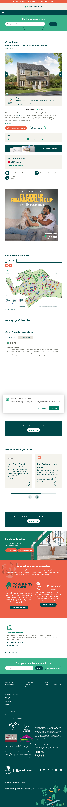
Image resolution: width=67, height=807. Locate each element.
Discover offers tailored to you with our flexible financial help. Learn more (33, 1)
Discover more (33, 430)
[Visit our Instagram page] (52, 770)
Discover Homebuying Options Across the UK (27, 790)
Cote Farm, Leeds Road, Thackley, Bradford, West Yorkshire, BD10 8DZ (26, 45)
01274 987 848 (38, 128)
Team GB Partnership (48, 605)
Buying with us (9, 682)
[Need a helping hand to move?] (31, 215)
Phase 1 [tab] (11, 261)
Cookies (7, 705)
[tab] (8, 343)
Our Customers (29, 682)
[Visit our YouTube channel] (56, 770)
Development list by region (33, 28)
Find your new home (10, 680)
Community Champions (19, 607)
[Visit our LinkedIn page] (48, 770)
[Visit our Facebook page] (40, 770)
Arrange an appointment (17, 128)
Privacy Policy (8, 698)
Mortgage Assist (20, 100)
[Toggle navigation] (3, 12)
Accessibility (8, 701)
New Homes (12, 34)
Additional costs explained (31, 680)
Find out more (11, 550)
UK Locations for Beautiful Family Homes (48, 788)
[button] (9, 74)
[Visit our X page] (44, 770)
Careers (27, 687)
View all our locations (53, 668)
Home (5, 34)
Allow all (54, 408)
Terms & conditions (10, 711)
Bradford (19, 115)
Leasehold (47, 680)
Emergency (47, 687)
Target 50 (47, 682)
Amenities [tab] (12, 337)
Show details (42, 408)
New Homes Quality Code (11, 694)
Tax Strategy (8, 708)
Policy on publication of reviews (13, 715)
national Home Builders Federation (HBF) (44, 746)
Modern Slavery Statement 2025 (53, 684)
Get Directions (25, 337)
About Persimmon (9, 687)
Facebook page (51, 637)
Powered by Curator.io (11, 652)
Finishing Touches (9, 684)
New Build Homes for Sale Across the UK (25, 788)
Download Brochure (26, 550)
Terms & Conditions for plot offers (13, 718)
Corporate (27, 684)
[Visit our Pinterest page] (60, 770)
